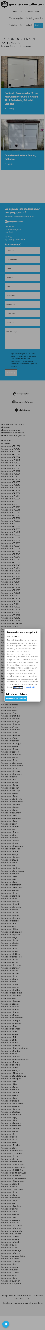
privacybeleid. (18, 687)
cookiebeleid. (30, 687)
